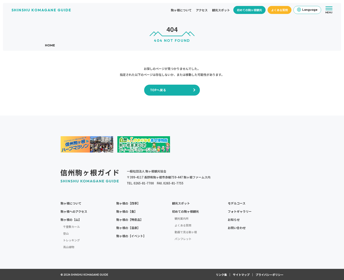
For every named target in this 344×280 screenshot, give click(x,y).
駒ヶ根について (181, 10)
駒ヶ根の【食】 (126, 211)
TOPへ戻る (158, 90)
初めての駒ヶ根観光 (249, 10)
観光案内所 (182, 218)
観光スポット (221, 10)
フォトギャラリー (240, 211)
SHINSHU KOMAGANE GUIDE (41, 10)
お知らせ (234, 219)
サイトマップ (241, 275)
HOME (50, 45)
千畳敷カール (71, 227)
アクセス (202, 10)
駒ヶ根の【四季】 (128, 203)
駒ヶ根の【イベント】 (131, 236)
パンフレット (183, 239)
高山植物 (68, 247)
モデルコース (236, 203)
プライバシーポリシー (269, 275)
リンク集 (221, 275)
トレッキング (71, 240)
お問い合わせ (237, 228)
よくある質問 (279, 10)
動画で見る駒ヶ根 (186, 232)
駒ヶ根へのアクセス (74, 211)
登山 (66, 233)
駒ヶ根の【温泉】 (128, 228)
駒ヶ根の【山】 (71, 219)
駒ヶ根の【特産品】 (129, 219)
